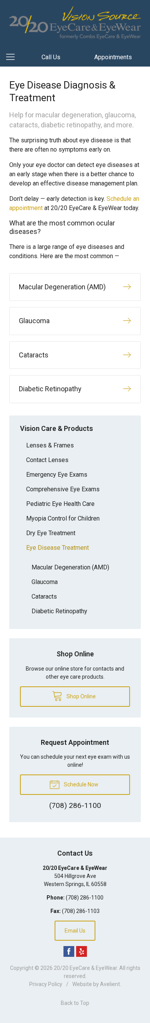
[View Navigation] (13, 57)
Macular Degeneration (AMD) (70, 567)
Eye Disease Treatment (57, 547)
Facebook (68, 951)
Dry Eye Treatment (50, 533)
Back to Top (75, 1003)
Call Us (51, 57)
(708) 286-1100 (84, 897)
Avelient (110, 984)
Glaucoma (45, 582)
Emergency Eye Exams (56, 474)
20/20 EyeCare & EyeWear (85, 968)
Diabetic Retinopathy (59, 611)
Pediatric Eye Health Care (60, 503)
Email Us (75, 931)
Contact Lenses (47, 460)
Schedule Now (80, 784)
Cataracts (44, 596)
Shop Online (80, 696)
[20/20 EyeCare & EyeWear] (75, 22)
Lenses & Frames (50, 445)
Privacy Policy (45, 984)
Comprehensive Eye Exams (63, 489)
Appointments (113, 57)
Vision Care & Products (56, 428)
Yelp (81, 951)
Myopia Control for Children (63, 518)
